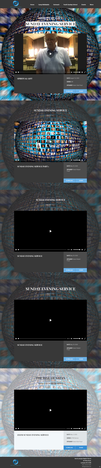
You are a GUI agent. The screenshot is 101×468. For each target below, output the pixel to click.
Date (68, 78)
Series (69, 81)
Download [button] (69, 91)
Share (81, 91)
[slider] (42, 72)
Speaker (69, 85)
